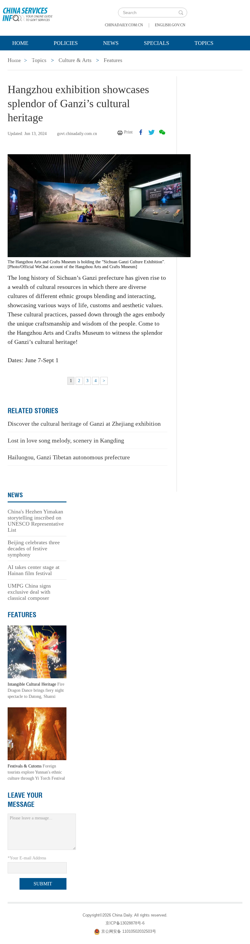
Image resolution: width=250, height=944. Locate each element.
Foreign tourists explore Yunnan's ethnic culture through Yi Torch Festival (36, 772)
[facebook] (141, 132)
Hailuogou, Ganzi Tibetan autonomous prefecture (69, 457)
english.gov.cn (170, 25)
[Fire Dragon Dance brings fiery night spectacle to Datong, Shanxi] (37, 651)
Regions (24, 58)
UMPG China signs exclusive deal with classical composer (29, 592)
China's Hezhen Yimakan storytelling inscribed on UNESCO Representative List (36, 520)
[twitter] (151, 132)
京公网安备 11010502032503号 (128, 931)
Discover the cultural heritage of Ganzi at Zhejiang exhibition (84, 423)
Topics (204, 43)
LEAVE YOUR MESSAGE (25, 800)
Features (22, 614)
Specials (156, 43)
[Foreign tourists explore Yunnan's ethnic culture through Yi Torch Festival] (37, 733)
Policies (66, 43)
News (111, 43)
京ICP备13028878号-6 (125, 923)
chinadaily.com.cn (124, 25)
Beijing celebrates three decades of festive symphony (34, 548)
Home (20, 43)
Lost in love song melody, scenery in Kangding (66, 440)
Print (128, 132)
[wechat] (162, 132)
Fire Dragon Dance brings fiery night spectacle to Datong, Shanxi (36, 690)
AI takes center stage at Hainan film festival (33, 570)
